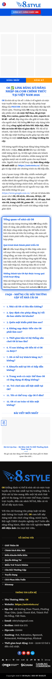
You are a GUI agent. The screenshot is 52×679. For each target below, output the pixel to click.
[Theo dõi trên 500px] (33, 653)
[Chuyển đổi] (4, 307)
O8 (3, 487)
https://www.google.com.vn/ (16, 193)
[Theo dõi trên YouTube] (28, 653)
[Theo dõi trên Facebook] (19, 653)
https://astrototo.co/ (29, 165)
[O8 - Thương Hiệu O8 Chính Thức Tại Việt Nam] (28, 4)
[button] (4, 4)
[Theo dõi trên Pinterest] (24, 653)
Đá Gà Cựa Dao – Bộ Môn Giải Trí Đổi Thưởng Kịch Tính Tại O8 (26, 448)
